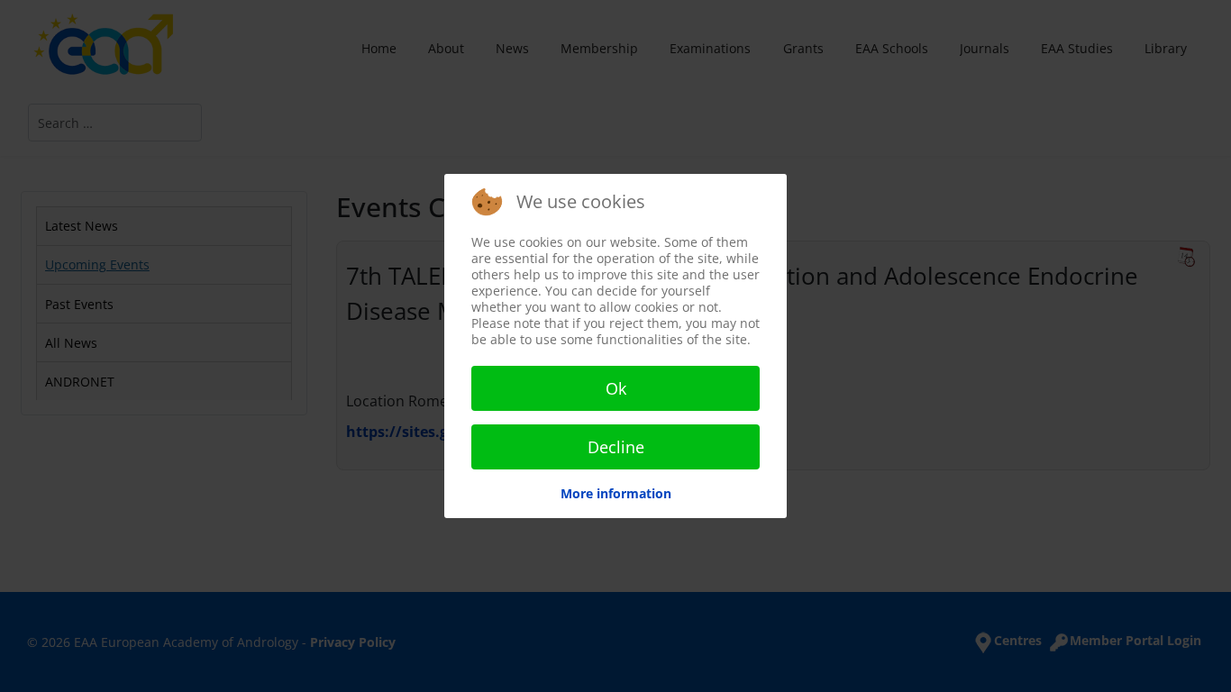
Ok (616, 388)
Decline (616, 447)
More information (616, 493)
